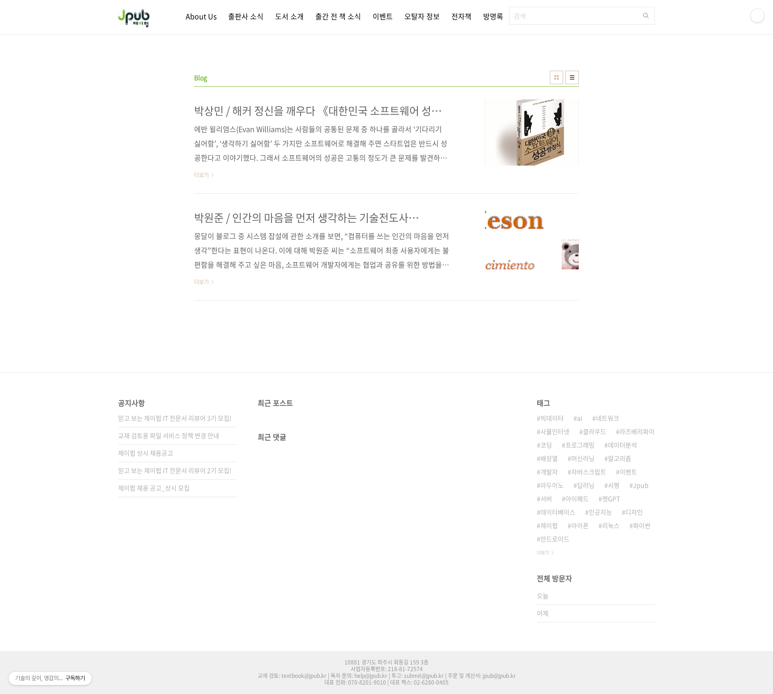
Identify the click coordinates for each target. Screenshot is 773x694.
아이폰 (580, 525)
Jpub (641, 485)
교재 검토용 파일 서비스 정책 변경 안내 (168, 435)
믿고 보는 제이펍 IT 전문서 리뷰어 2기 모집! (175, 470)
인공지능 (600, 511)
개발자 (549, 471)
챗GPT (611, 498)
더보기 (543, 552)
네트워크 (607, 417)
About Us (201, 16)
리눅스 (611, 525)
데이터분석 (622, 444)
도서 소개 (289, 16)
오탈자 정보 (422, 16)
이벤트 (383, 16)
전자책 (461, 16)
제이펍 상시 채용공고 (145, 452)
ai (579, 417)
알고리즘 (619, 458)
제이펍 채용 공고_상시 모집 (154, 487)
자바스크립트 (588, 471)
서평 (614, 485)
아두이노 (552, 485)
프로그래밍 (580, 444)
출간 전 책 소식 (338, 16)
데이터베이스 (557, 511)
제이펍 (549, 525)
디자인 (634, 511)
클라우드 (594, 431)
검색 (645, 15)
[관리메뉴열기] (757, 15)
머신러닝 (583, 458)
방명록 (493, 16)
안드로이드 (554, 538)
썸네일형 (556, 77)
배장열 (549, 458)
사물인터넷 (554, 431)
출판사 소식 (245, 16)
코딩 (546, 444)
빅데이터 (552, 417)
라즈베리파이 (637, 431)
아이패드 (577, 498)
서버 (546, 498)
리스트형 (572, 77)
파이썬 (641, 525)
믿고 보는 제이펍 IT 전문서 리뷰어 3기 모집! (175, 417)
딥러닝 (586, 485)
